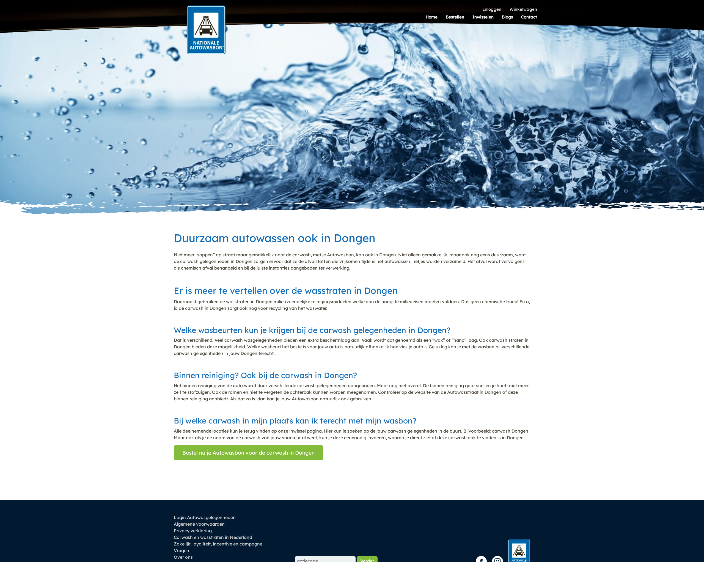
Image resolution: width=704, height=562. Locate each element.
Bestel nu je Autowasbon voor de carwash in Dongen (248, 452)
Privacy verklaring (193, 530)
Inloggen (492, 9)
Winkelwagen (523, 9)
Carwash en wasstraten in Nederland (213, 537)
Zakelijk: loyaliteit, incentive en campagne (218, 544)
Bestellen (455, 17)
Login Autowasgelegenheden (205, 517)
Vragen (181, 550)
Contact (529, 17)
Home (432, 17)
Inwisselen (483, 17)
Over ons (183, 557)
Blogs (507, 17)
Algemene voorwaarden (199, 524)
